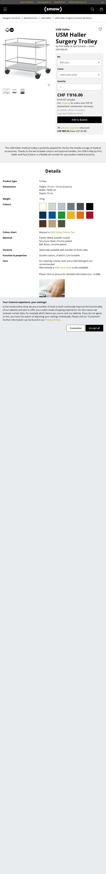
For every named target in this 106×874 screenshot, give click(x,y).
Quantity (61, 81)
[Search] (92, 9)
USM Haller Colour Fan (62, 232)
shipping (66, 103)
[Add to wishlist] (100, 29)
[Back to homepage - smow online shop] (53, 9)
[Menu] (5, 9)
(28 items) (73, 18)
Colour (60, 69)
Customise (76, 328)
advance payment (70, 127)
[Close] (102, 2)
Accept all (94, 328)
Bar (58, 56)
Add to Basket (79, 119)
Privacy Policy (52, 319)
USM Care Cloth (63, 267)
